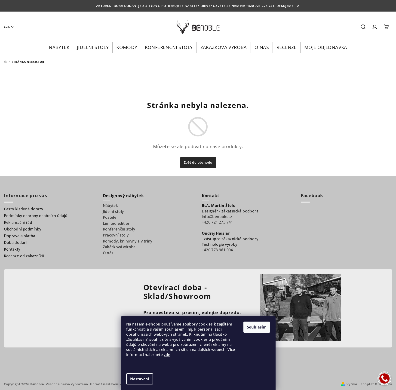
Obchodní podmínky (22, 229)
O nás (108, 252)
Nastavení (139, 378)
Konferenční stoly (119, 229)
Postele (110, 217)
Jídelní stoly (113, 211)
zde (167, 354)
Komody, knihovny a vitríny (127, 241)
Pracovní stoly (116, 235)
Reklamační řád (18, 222)
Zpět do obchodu (198, 162)
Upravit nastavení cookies (111, 384)
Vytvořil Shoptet (360, 384)
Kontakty (12, 249)
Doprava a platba (19, 235)
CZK (7, 27)
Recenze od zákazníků (24, 255)
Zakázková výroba (119, 246)
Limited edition (117, 223)
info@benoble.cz (217, 216)
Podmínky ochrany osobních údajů (36, 215)
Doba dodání (16, 242)
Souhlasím (257, 327)
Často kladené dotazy (23, 209)
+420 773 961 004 (217, 249)
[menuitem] (59, 47)
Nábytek (110, 205)
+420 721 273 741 (217, 222)
